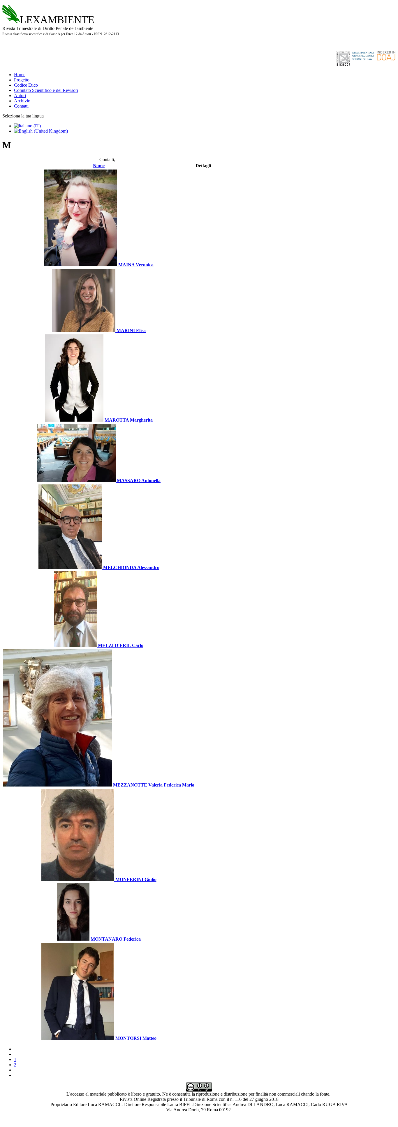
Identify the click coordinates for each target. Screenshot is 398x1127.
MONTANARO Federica (115, 939)
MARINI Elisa (130, 330)
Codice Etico (26, 85)
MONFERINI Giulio (135, 879)
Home (19, 74)
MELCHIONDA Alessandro (130, 567)
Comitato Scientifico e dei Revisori (46, 90)
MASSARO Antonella (138, 480)
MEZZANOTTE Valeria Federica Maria (153, 784)
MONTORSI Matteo (135, 1038)
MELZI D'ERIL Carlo (120, 645)
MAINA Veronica (135, 264)
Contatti (21, 106)
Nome (99, 165)
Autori (20, 95)
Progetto (21, 79)
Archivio (22, 100)
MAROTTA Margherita (128, 420)
